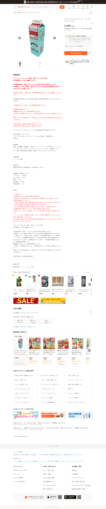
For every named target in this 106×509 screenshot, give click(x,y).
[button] (92, 23)
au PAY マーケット (17, 422)
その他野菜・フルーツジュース (59, 422)
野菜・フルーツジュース (43, 422)
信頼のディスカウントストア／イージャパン (34, 427)
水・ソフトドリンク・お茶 (30, 422)
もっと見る (86, 272)
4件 (32, 317)
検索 (62, 7)
